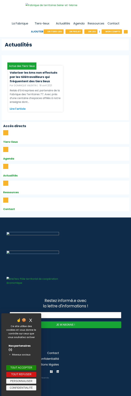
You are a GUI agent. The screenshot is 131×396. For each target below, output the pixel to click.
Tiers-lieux (10, 142)
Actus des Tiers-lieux (22, 66)
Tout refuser (21, 374)
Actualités (10, 175)
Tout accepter (21, 367)
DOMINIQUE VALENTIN (25, 85)
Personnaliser (21, 381)
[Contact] (5, 200)
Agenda (8, 158)
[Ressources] (5, 183)
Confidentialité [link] (21, 387)
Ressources (11, 192)
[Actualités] (5, 166)
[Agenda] (5, 149)
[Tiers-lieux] (5, 132)
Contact (9, 209)
